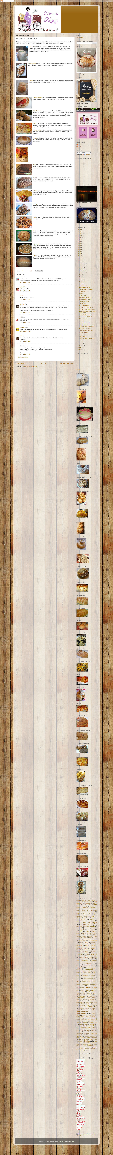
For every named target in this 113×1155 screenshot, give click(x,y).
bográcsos (78, 910)
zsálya (84, 1050)
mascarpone (82, 996)
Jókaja (34, 164)
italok (92, 955)
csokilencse (94, 917)
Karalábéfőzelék (83, 285)
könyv (77, 981)
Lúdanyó (35, 191)
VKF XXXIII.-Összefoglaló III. (86, 307)
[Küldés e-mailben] (36, 271)
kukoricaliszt (79, 983)
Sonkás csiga (82, 303)
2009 (79, 347)
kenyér (78, 968)
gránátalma (81, 942)
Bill (94, 906)
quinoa (93, 1016)
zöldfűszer (93, 1048)
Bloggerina (93, 907)
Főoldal (43, 363)
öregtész (83, 1006)
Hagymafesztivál (79, 946)
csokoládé (82, 919)
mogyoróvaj (92, 1000)
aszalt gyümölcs (87, 901)
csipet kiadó (79, 917)
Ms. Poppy (35, 204)
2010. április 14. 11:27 (25, 322)
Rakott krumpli (82, 295)
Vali (34, 230)
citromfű (84, 913)
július (80, 274)
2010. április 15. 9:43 (25, 354)
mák (83, 991)
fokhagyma (83, 936)
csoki (88, 917)
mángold (78, 994)
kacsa (91, 957)
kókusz (77, 975)
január (81, 345)
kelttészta (88, 964)
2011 (79, 260)
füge (90, 937)
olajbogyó (82, 1005)
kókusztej (93, 975)
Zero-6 (90, 1047)
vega (95, 1044)
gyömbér (87, 943)
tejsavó (86, 1036)
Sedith (34, 217)
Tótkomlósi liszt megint (84, 318)
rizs (96, 1019)
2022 (79, 237)
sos (93, 1025)
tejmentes (78, 1036)
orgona (95, 1005)
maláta (93, 991)
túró (96, 1041)
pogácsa (92, 1015)
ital (88, 955)
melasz (88, 997)
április (81, 280)
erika (21, 276)
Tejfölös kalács (82, 336)
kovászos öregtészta (87, 980)
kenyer (90, 966)
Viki (34, 255)
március (81, 341)
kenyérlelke (78, 969)
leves (95, 987)
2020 (79, 241)
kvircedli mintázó (85, 984)
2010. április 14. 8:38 (25, 282)
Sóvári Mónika (83, 1027)
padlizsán (80, 1008)
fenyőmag (90, 934)
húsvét (92, 954)
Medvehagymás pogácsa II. (86, 299)
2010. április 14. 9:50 (25, 312)
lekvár (83, 985)
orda (88, 1005)
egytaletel (91, 930)
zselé (88, 1050)
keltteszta (79, 964)
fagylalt (93, 933)
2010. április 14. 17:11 (25, 331)
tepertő (77, 1037)
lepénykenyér (81, 987)
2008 (79, 349)
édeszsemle (86, 928)
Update (80, 1042)
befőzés (81, 906)
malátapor (78, 993)
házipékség (86, 952)
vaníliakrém (89, 1044)
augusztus (82, 272)
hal (94, 949)
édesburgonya (79, 926)
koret (93, 977)
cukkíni (82, 914)
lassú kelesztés (93, 984)
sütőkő (87, 1030)
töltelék (87, 1041)
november (82, 265)
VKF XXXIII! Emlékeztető (85, 328)
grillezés (87, 942)
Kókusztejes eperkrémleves (85, 289)
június (81, 276)
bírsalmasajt (85, 907)
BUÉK (95, 910)
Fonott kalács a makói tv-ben (86, 330)
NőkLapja (88, 1003)
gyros (93, 943)
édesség (78, 928)
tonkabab (86, 1039)
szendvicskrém (86, 1031)
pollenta (87, 1016)
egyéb (82, 930)
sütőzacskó (78, 1031)
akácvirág (83, 898)
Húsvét (80, 334)
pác (96, 1006)
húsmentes (87, 954)
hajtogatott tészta (87, 949)
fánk (77, 934)
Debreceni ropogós (83, 332)
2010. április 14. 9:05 (25, 290)
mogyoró (85, 1000)
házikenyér (78, 952)
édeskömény (86, 926)
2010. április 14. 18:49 (25, 341)
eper (83, 933)
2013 (79, 255)
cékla (89, 911)
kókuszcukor (85, 975)
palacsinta (87, 1008)
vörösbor (80, 1047)
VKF (96, 1045)
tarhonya (93, 1034)
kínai (84, 974)
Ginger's (35, 138)
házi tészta (92, 951)
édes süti (86, 925)
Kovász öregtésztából (84, 323)
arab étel (84, 900)
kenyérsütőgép (89, 969)
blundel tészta (87, 909)
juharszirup (80, 957)
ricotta (92, 1019)
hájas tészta (86, 948)
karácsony (85, 960)
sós (77, 1027)
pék (89, 1009)
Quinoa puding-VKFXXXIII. (85, 316)
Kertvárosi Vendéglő (80, 971)
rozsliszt (91, 1022)
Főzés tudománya (37, 97)
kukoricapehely (86, 983)
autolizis (93, 903)
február (81, 343)
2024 (79, 233)
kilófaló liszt (78, 974)
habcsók (93, 945)
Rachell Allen (79, 1018)
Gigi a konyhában (37, 130)
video (85, 1045)
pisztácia (83, 1015)
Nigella (82, 1003)
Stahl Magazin (79, 1028)
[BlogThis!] (37, 271)
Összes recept (79, 37)
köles (94, 980)
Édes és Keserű (32, 63)
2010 (79, 262)
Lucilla (34, 177)
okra (77, 1005)
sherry (77, 1025)
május (81, 278)
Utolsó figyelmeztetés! (84, 321)
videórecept (90, 1045)
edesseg (92, 926)
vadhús (93, 1042)
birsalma (78, 907)
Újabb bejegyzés (21, 363)
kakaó (95, 957)
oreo (91, 1005)
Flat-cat (31, 80)
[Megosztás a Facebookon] (40, 271)
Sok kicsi (89, 1025)
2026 (79, 229)
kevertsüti (78, 972)
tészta (88, 1037)
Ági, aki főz (23, 287)
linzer (82, 990)
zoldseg (95, 1047)
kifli (94, 972)
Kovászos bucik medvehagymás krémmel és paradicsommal (87, 325)
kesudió (88, 971)
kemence (78, 966)
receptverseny (94, 1018)
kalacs (85, 959)
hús (93, 952)
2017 (79, 247)
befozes (95, 904)
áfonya (77, 898)
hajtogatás (93, 948)
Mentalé (81, 293)
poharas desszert (80, 1016)
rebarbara (86, 1018)
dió (93, 920)
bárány (83, 904)
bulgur (79, 911)
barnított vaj (89, 904)
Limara (79, 144)
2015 (79, 251)
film (94, 934)
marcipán (89, 994)
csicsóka (86, 916)
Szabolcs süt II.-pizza (84, 301)
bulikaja (84, 911)
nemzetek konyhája (89, 1002)
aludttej (88, 898)
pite (88, 1015)
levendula (88, 987)
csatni (94, 914)
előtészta (78, 933)
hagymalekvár (91, 946)
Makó (88, 991)
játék (96, 955)
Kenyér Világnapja (91, 968)
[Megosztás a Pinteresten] (42, 271)
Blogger (72, 1141)
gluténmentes (93, 940)
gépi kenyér (87, 939)
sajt (96, 1022)
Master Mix (92, 996)
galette (94, 937)
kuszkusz (93, 983)
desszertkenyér (87, 920)
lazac (79, 985)
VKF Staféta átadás (84, 305)
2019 (79, 243)
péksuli (93, 1009)
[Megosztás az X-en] (39, 271)
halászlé (78, 951)
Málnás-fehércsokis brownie (86, 297)
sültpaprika (86, 1028)
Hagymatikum (79, 948)
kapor (77, 960)
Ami (21, 317)
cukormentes (88, 914)
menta (93, 997)
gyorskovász (78, 943)
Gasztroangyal (79, 939)
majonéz (78, 991)
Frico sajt (86, 937)
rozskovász (84, 1022)
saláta (86, 1024)
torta (90, 1039)
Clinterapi (31, 46)
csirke (84, 917)
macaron (87, 990)
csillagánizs (92, 916)
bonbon (83, 910)
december (82, 263)
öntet (79, 1006)
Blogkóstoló (78, 909)
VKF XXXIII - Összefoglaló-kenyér (87, 309)
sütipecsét (83, 1030)
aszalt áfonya (79, 901)
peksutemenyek (82, 1011)
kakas (80, 959)
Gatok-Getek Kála (37, 110)
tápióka (88, 1034)
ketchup (93, 971)
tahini (84, 1034)
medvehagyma (80, 997)
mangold (93, 993)
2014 (79, 253)
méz (85, 999)
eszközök (89, 933)
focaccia (78, 936)
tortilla (96, 1039)
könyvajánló (84, 981)
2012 (79, 258)
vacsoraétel (86, 1042)
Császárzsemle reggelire (85, 287)
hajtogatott (78, 949)
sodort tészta (83, 1025)
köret (89, 981)
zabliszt (85, 1047)
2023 (79, 235)
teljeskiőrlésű (92, 1036)
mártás (95, 994)
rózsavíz (78, 1022)
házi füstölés (85, 951)
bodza (93, 909)
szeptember (82, 269)
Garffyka (35, 123)
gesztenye (95, 939)
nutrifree (93, 1003)
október (81, 267)
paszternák (85, 1009)
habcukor (87, 945)
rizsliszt (80, 1021)
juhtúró (86, 957)
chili (93, 911)
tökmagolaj (80, 1041)
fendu (86, 934)
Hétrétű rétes (82, 291)
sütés (91, 1028)
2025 (79, 231)
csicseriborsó (79, 916)
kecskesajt (85, 962)
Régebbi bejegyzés (66, 363)
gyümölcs (79, 945)
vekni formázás (79, 1045)
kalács (92, 959)
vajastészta (78, 1044)
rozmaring (93, 1021)
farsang (81, 934)
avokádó (78, 904)
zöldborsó (81, 1048)
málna (84, 993)
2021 (79, 239)
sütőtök (92, 1030)
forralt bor (90, 936)
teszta (82, 1037)
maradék (83, 994)
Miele (77, 1000)
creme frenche (92, 913)
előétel (93, 931)
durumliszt (78, 922)
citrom (77, 913)
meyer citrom (79, 999)
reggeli (79, 1019)
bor (87, 910)
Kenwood (84, 966)
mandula (88, 993)
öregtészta (89, 1006)
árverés (93, 900)
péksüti (93, 1013)
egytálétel (79, 931)
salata (80, 1024)
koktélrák (93, 974)
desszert (78, 920)
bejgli (86, 906)
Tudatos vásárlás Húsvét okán (86, 338)
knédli (88, 974)
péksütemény (81, 1013)
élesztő (87, 931)
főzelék (80, 937)
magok (92, 990)
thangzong (94, 1037)
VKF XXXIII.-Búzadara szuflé (86, 314)
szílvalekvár (86, 1033)
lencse (95, 985)
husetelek (79, 954)
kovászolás (78, 980)
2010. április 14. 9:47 (25, 299)
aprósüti (78, 900)
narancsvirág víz (80, 1002)
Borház (91, 910)
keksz (92, 962)
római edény (86, 1021)
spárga (89, 1027)
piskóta (78, 1015)
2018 (79, 245)
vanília (84, 1044)
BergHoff (91, 906)
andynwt (61, 1141)
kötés (94, 981)
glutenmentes (82, 940)
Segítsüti (92, 1024)
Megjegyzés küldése (23, 357)
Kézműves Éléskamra (87, 972)
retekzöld (84, 1019)
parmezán (78, 1009)
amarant (93, 898)
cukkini (77, 914)
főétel (95, 936)
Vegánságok (36, 244)
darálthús (92, 919)
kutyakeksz (78, 984)
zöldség (78, 1050)
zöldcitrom (87, 1048)
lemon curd (90, 985)
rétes (88, 1019)
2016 (79, 249)
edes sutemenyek (90, 923)
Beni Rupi (22, 327)
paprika (93, 1008)
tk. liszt (79, 1039)
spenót (94, 1027)
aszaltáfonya (87, 903)
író (85, 955)
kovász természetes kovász (89, 978)
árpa (89, 900)
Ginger (21, 295)
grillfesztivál (93, 942)
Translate (88, 154)
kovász (78, 978)
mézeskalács (91, 999)
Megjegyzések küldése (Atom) (30, 366)
